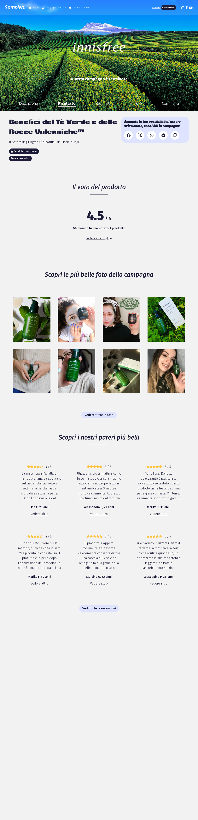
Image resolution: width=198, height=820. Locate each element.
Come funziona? (81, 7)
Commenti (170, 103)
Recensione (105, 103)
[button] (178, 7)
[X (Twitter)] (140, 135)
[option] (28, 103)
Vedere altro (39, 514)
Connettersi (168, 7)
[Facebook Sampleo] (186, 7)
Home (35, 7)
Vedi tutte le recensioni (99, 608)
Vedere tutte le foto (99, 415)
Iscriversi (156, 7)
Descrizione (28, 103)
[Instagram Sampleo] (183, 7)
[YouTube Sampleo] (190, 7)
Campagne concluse (56, 7)
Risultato (67, 103)
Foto (138, 103)
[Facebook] (128, 135)
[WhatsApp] (151, 135)
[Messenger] (163, 135)
